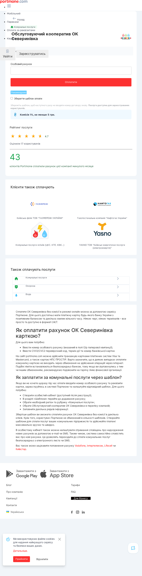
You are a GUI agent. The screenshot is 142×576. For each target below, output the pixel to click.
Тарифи (75, 484)
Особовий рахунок (21, 63)
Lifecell (108, 445)
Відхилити (42, 559)
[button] (7, 53)
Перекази (13, 22)
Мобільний (13, 14)
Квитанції (11, 498)
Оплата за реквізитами (21, 30)
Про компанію (14, 491)
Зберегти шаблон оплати (28, 98)
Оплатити (71, 82)
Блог (9, 484)
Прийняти (21, 559)
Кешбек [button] (12, 39)
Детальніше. (20, 550)
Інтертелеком (95, 445)
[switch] (12, 98)
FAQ (73, 491)
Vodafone (80, 445)
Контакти (11, 505)
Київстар (21, 449)
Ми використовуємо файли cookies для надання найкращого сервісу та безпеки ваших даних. (34, 542)
